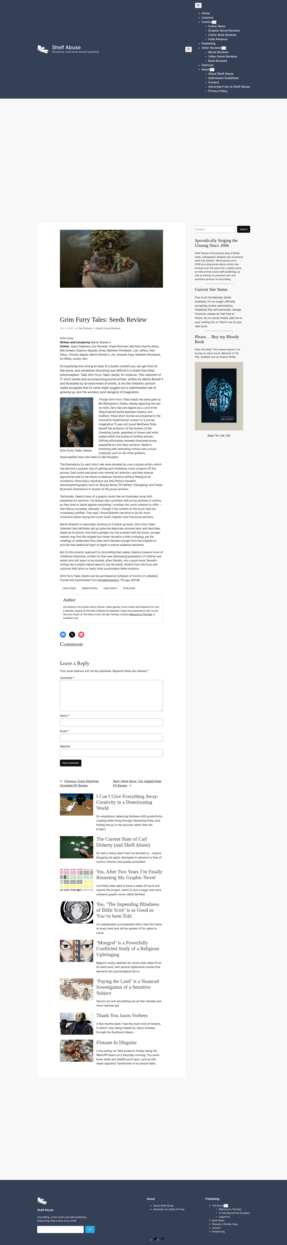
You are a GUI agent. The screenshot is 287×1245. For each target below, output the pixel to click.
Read (210, 435)
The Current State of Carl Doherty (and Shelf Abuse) (123, 842)
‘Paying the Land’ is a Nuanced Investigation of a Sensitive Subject (127, 987)
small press (129, 588)
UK (222, 435)
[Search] (90, 1229)
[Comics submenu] (214, 22)
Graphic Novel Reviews (107, 328)
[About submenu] (212, 69)
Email (64, 731)
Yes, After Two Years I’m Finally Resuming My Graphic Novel (129, 874)
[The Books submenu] (226, 1205)
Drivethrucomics (108, 580)
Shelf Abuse (66, 47)
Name (64, 715)
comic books (69, 588)
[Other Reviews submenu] (223, 48)
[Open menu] (188, 49)
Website (65, 746)
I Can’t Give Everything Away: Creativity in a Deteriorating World (127, 802)
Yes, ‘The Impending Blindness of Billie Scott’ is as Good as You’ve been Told (127, 910)
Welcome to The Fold (140, 614)
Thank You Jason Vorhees (122, 1015)
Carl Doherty (85, 328)
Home (206, 13)
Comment (67, 677)
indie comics (110, 588)
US (228, 435)
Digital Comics (89, 588)
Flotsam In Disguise (116, 1042)
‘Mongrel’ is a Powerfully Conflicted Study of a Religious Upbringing (127, 948)
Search (243, 229)
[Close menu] (198, 5)
